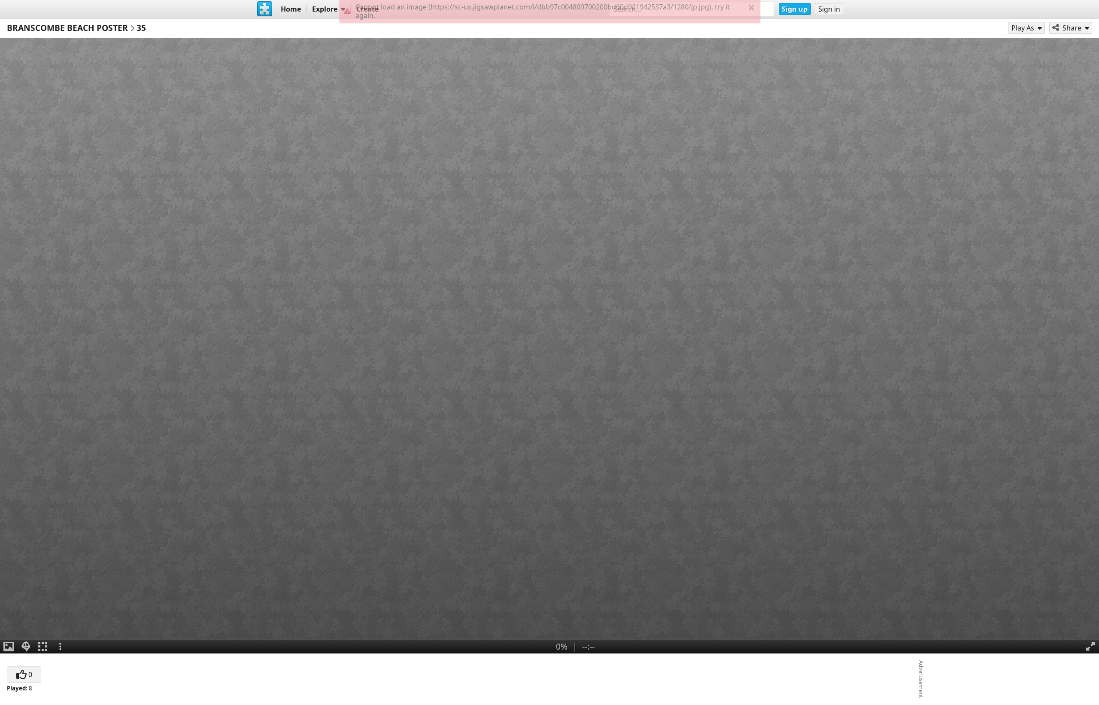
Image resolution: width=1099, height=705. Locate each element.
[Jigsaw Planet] (265, 9)
